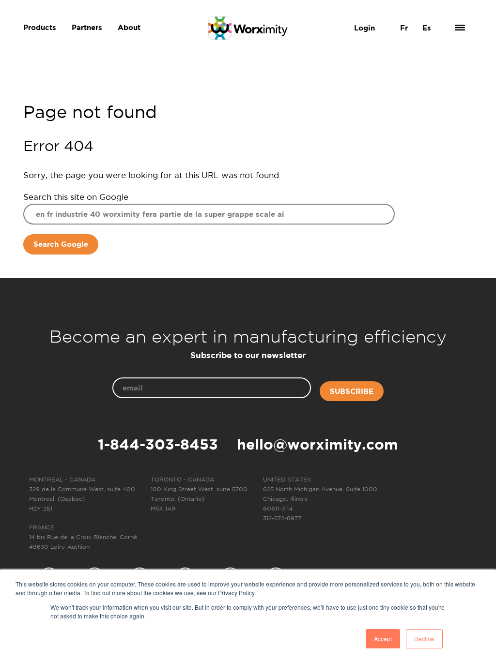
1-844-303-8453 (158, 444)
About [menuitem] (129, 27)
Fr (404, 27)
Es (426, 27)
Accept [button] (383, 638)
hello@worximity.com (317, 444)
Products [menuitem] (39, 27)
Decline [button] (424, 638)
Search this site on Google (75, 196)
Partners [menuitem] (87, 27)
